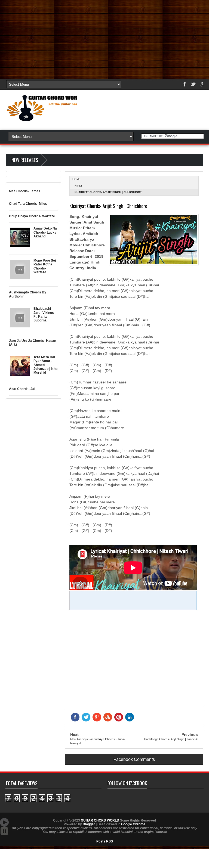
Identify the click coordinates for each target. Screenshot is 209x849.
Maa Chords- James (24, 191)
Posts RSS (104, 841)
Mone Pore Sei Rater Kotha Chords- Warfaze (44, 266)
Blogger (89, 824)
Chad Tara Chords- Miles (28, 204)
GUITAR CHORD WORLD (100, 820)
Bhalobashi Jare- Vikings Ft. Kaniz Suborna (43, 314)
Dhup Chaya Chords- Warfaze (32, 216)
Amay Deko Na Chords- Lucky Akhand (45, 232)
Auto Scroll (4, 822)
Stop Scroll (4, 831)
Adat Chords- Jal (22, 389)
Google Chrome (133, 824)
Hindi (78, 185)
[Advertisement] (104, 38)
